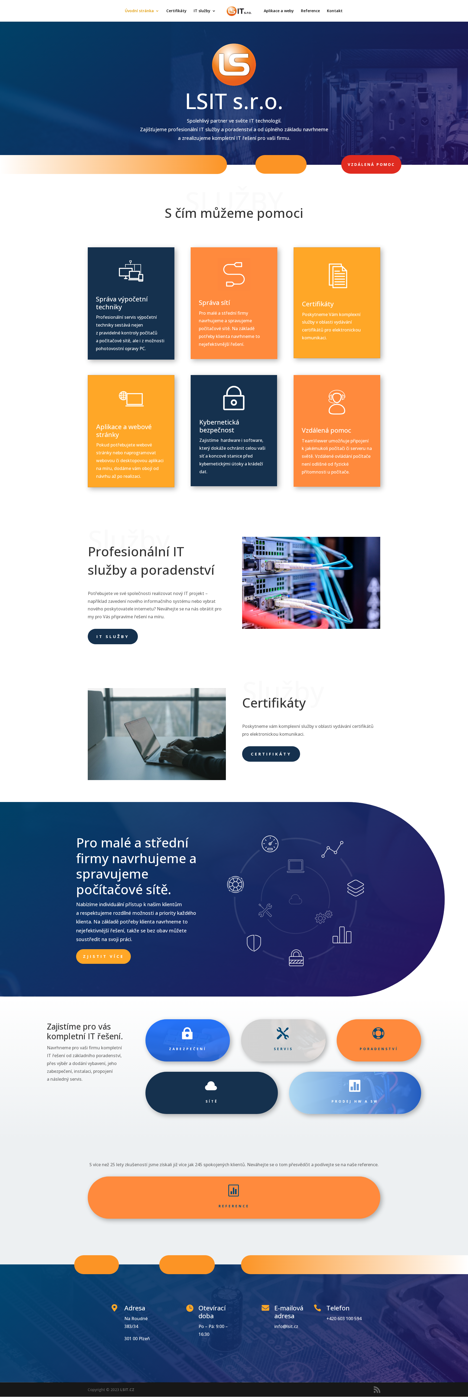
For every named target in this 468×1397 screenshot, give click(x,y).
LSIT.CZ (127, 1389)
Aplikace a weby (279, 11)
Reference (310, 11)
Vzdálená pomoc (371, 164)
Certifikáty (176, 11)
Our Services (187, 1264)
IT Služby (112, 636)
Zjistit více (103, 956)
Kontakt (335, 11)
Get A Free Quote (280, 1264)
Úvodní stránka (139, 11)
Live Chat (96, 1264)
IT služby (202, 11)
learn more (281, 164)
